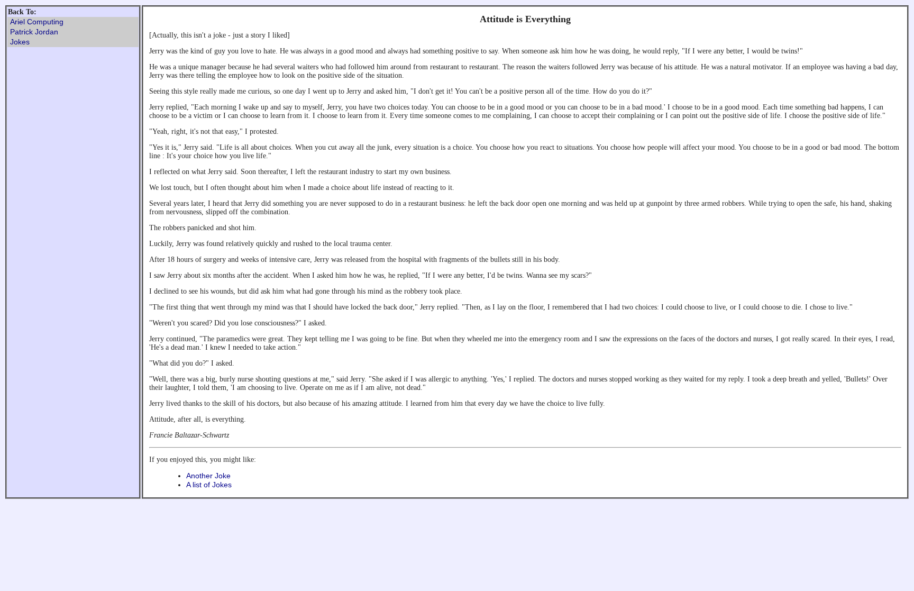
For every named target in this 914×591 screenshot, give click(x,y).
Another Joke (208, 475)
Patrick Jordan (34, 32)
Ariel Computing (36, 21)
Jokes (20, 42)
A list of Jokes (209, 484)
